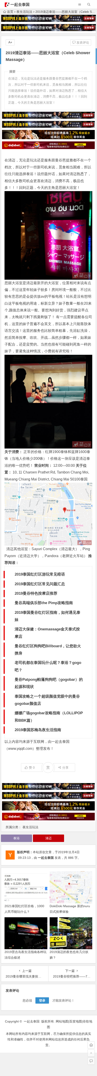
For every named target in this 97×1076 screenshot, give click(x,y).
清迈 (48, 838)
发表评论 (82, 42)
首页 (10, 11)
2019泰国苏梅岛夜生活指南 (38, 730)
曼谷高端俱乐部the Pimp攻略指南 (44, 603)
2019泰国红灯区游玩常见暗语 (40, 574)
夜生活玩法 (24, 11)
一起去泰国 (20, 4)
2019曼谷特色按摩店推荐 (36, 593)
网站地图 (62, 1021)
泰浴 (16, 838)
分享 (65, 767)
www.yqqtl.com (20, 748)
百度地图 (75, 1021)
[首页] (91, 1045)
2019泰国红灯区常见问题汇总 (40, 584)
